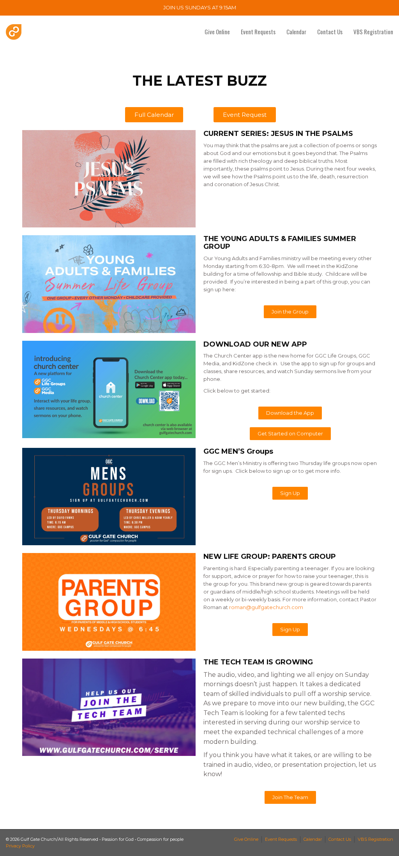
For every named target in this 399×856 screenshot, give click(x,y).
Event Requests (258, 31)
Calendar (296, 31)
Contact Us (330, 31)
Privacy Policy (20, 846)
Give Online (217, 31)
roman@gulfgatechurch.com (266, 607)
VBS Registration (373, 31)
